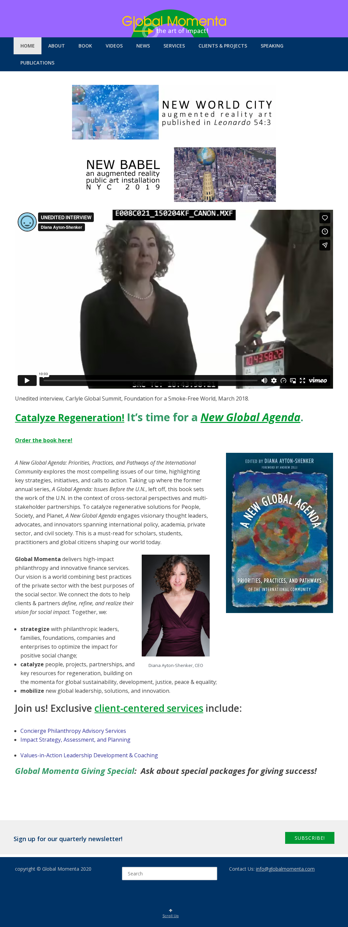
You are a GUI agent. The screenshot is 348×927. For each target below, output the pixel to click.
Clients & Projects (222, 45)
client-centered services (148, 708)
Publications (37, 62)
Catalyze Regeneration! (69, 417)
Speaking (272, 45)
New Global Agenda (250, 417)
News (143, 45)
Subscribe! (310, 838)
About (56, 45)
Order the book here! (43, 440)
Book (85, 45)
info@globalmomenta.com (285, 869)
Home (27, 45)
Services (174, 45)
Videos (114, 45)
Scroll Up (170, 915)
